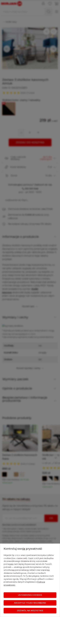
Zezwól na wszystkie (30, 610)
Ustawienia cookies (30, 595)
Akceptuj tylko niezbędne (30, 603)
